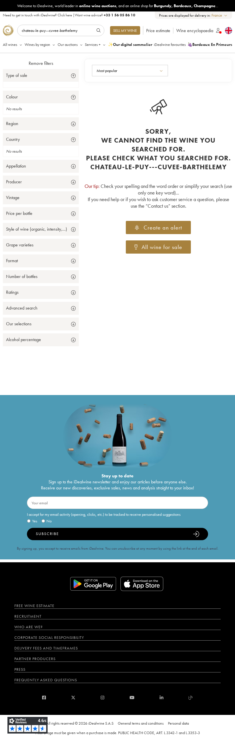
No (49, 521)
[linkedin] (161, 698)
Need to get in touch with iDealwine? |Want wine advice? (69, 15)
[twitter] (73, 698)
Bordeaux (182, 5)
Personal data (178, 723)
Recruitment (28, 616)
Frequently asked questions (45, 679)
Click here (65, 15)
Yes (34, 521)
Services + (93, 44)
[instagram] (102, 698)
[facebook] (44, 698)
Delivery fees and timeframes (46, 648)
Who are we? (28, 626)
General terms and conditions (141, 723)
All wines (10, 44)
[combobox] (219, 15)
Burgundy (162, 5)
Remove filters (41, 63)
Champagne (205, 5)
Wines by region (37, 44)
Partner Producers (35, 658)
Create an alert (163, 227)
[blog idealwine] (191, 698)
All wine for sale (162, 247)
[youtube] (132, 698)
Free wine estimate (34, 605)
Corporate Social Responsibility (49, 637)
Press (20, 669)
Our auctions (68, 44)
